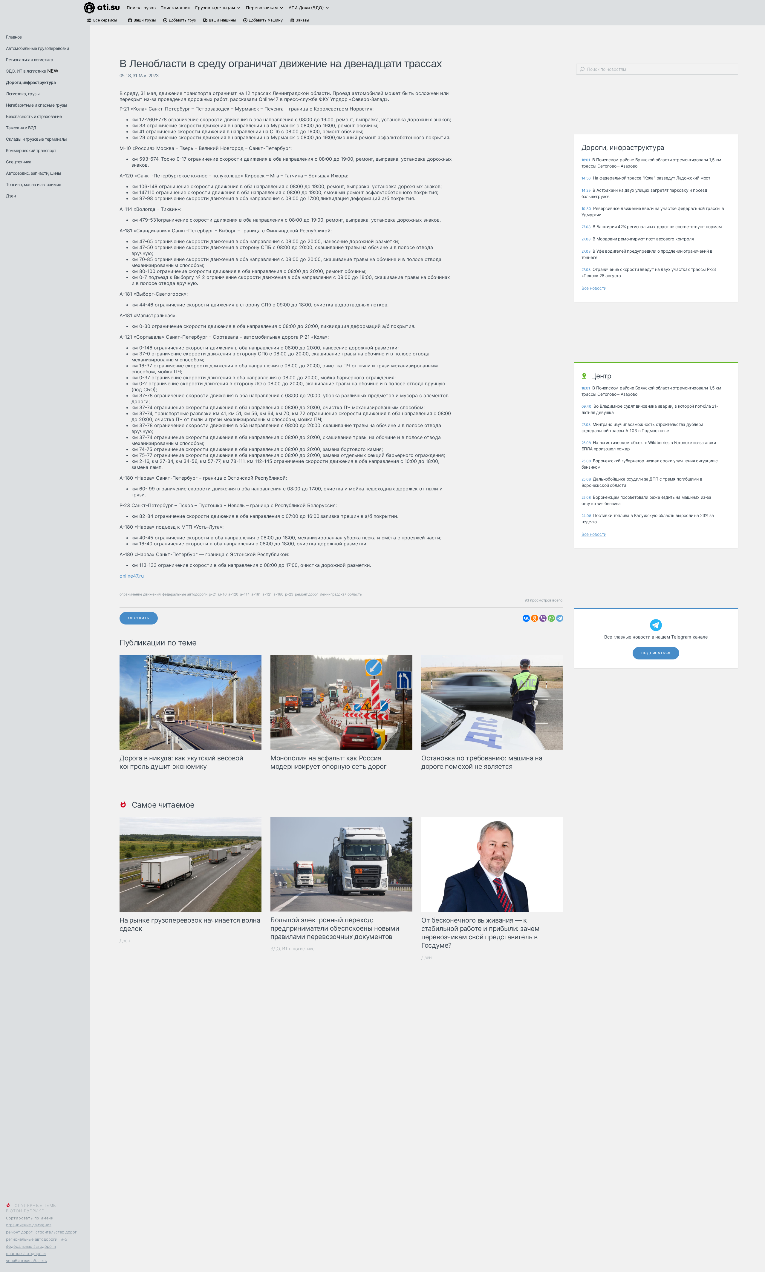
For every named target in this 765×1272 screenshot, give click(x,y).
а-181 (256, 594)
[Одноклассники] (534, 618)
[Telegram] (559, 618)
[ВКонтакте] (526, 618)
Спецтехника (18, 161)
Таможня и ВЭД (21, 127)
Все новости (594, 288)
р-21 (213, 594)
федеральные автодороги (31, 1246)
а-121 (267, 594)
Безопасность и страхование (34, 116)
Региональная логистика (29, 59)
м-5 (63, 1239)
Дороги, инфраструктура (31, 82)
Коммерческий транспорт (31, 150)
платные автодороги (26, 1253)
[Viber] (543, 618)
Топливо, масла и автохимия (33, 184)
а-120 (233, 594)
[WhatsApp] (551, 618)
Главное (14, 36)
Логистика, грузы (22, 93)
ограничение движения (28, 1224)
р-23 (289, 594)
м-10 (222, 594)
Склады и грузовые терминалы (36, 139)
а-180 (278, 594)
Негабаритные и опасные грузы (36, 105)
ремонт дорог (19, 1232)
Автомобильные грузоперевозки (37, 48)
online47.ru (132, 576)
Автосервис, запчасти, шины (33, 173)
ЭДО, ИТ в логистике (26, 70)
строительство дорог (56, 1232)
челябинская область (26, 1260)
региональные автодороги (31, 1239)
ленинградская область (341, 594)
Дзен (11, 195)
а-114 (245, 594)
